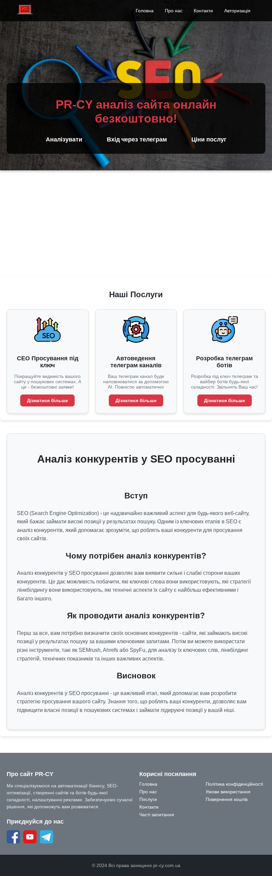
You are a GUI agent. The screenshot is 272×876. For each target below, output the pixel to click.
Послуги (148, 799)
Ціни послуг (209, 139)
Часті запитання (156, 814)
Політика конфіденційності (234, 784)
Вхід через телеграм (137, 139)
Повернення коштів (226, 799)
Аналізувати (64, 139)
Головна (145, 10)
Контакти (203, 10)
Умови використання (228, 791)
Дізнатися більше (47, 400)
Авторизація (237, 10)
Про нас (173, 10)
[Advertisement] (136, 223)
